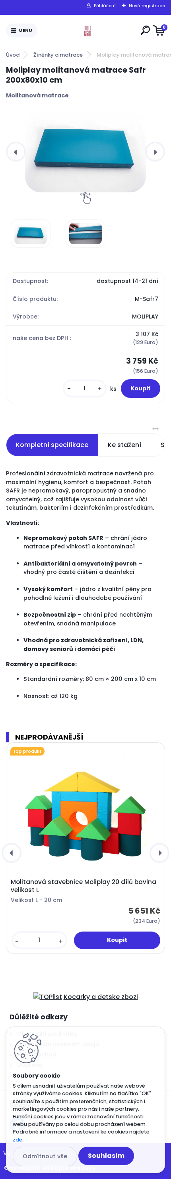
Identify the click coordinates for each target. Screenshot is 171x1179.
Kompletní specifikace (52, 444)
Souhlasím (106, 1155)
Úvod (12, 55)
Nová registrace (147, 5)
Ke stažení (124, 444)
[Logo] (87, 30)
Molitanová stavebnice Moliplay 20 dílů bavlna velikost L (83, 886)
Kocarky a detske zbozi (101, 996)
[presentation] (16, 152)
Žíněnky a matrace (58, 55)
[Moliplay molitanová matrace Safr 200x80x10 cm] (85, 151)
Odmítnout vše (45, 1156)
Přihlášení (105, 5)
